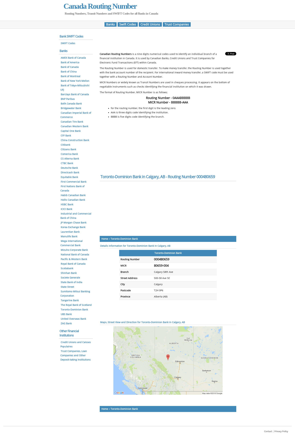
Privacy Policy (281, 431)
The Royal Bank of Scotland (76, 305)
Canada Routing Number (100, 6)
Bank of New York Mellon (75, 80)
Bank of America (70, 62)
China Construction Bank (75, 140)
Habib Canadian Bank (73, 195)
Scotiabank (67, 268)
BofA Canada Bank (71, 103)
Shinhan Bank (69, 273)
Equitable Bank (69, 177)
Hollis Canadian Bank (73, 199)
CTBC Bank (67, 163)
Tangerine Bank (70, 300)
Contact (268, 431)
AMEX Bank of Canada (73, 57)
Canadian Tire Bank (72, 121)
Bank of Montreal (70, 76)
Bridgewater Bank (71, 108)
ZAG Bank (66, 323)
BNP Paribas (68, 99)
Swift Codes (127, 24)
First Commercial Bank (73, 181)
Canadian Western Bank (74, 126)
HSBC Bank (67, 204)
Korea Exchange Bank (73, 227)
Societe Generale (70, 277)
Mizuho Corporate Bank (74, 250)
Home (104, 238)
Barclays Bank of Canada (75, 94)
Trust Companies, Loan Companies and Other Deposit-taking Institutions (75, 355)
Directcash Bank (70, 172)
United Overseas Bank (73, 318)
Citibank (65, 144)
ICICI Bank (66, 209)
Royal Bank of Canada (73, 263)
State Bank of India (71, 282)
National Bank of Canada (75, 254)
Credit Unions (150, 24)
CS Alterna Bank (70, 158)
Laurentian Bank (70, 231)
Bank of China (69, 71)
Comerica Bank (69, 154)
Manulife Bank (69, 236)
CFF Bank (66, 135)
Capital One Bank (71, 131)
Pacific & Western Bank (74, 259)
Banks (110, 24)
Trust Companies (177, 24)
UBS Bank (66, 314)
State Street (67, 286)
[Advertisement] (168, 41)
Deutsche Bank (69, 167)
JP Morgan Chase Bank (73, 222)
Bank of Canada (70, 67)
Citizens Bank (68, 149)
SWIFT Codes (68, 43)
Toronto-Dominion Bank (124, 238)
